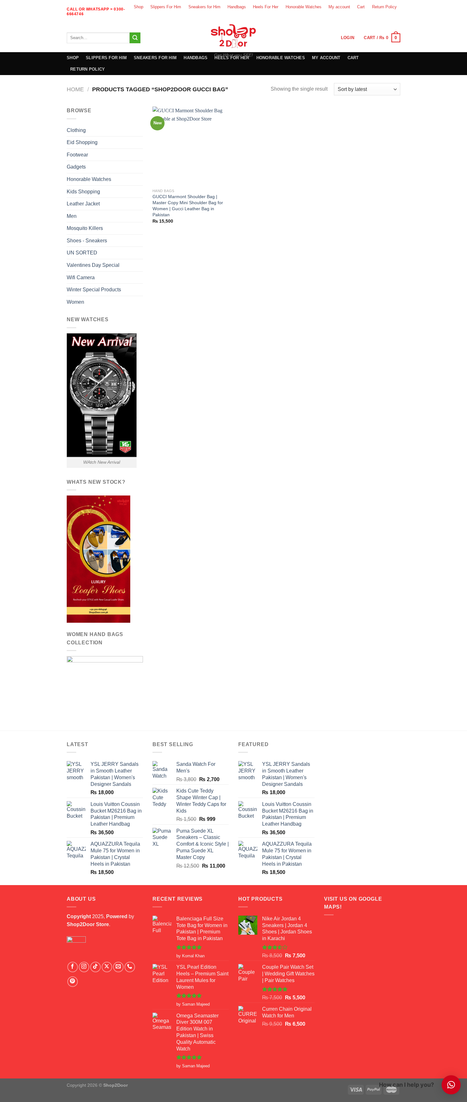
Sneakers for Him (204, 6)
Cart (361, 6)
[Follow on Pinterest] (72, 981)
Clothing (76, 130)
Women (75, 302)
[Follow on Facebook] (350, 18)
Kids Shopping (83, 191)
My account (339, 6)
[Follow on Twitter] (372, 18)
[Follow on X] (107, 967)
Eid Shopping (82, 142)
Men (72, 216)
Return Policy (384, 6)
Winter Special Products (94, 289)
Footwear (77, 154)
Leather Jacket (83, 203)
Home (75, 89)
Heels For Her (265, 6)
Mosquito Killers (85, 228)
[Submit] (135, 37)
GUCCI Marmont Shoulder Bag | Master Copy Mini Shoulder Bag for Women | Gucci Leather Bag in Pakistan (187, 205)
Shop (138, 6)
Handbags (236, 6)
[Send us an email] (383, 18)
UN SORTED (82, 252)
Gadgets (76, 167)
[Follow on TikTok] (95, 967)
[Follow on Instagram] (361, 18)
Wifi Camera (81, 277)
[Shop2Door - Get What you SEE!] (233, 36)
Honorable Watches (303, 6)
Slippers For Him (165, 6)
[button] (451, 1084)
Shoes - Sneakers (87, 240)
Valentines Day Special (93, 265)
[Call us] (394, 18)
